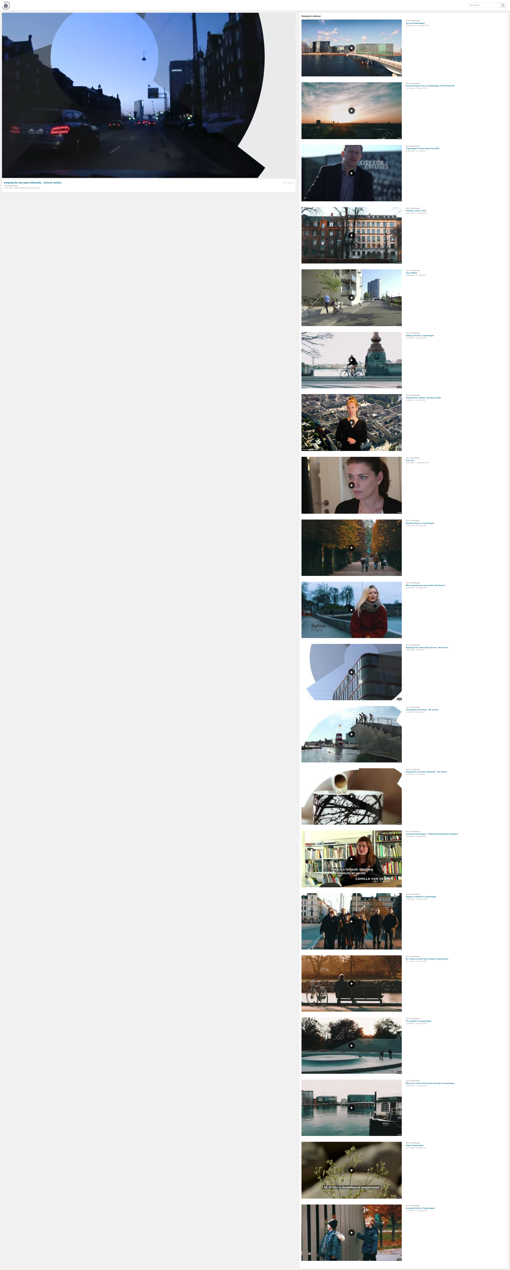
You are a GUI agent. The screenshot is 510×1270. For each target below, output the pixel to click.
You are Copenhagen (415, 23)
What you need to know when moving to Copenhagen (430, 1083)
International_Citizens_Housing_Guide (423, 398)
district (31, 188)
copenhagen (24, 188)
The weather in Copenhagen (418, 1021)
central (16, 188)
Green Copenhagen (414, 1145)
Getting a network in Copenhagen (421, 897)
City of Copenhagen (11, 185)
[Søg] (503, 5)
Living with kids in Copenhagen (420, 1208)
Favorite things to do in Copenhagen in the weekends (430, 86)
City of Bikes (411, 273)
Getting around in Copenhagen (420, 335)
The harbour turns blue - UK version (422, 710)
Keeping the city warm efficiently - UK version (426, 772)
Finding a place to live (416, 211)
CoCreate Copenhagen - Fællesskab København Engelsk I (432, 834)
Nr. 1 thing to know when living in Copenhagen (427, 959)
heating (37, 188)
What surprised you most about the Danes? (425, 585)
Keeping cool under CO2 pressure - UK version (427, 647)
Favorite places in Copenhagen (420, 523)
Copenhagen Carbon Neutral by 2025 (422, 148)
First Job (410, 460)
